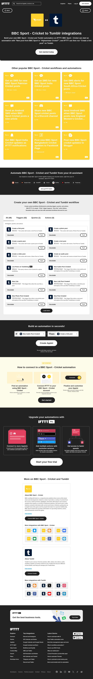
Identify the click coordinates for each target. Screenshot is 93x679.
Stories (12, 639)
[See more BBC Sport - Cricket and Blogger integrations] (46, 530)
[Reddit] (81, 672)
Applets (12, 642)
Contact (37, 672)
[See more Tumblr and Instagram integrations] (61, 585)
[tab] (8, 218)
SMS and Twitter (27, 650)
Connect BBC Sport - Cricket (36, 518)
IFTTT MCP (13, 645)
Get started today (46, 52)
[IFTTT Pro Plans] (30, 267)
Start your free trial (46, 462)
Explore (63, 3)
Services (12, 636)
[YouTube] (69, 672)
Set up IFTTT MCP (46, 189)
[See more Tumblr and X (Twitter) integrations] (46, 585)
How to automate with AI (54, 636)
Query (15, 269)
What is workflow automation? (56, 645)
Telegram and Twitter (29, 659)
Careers (20, 672)
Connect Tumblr (32, 573)
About (49, 672)
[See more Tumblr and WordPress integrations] (61, 593)
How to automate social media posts (57, 659)
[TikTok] (77, 672)
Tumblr (55, 33)
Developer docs (14, 659)
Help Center (13, 647)
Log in (76, 3)
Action (15, 230)
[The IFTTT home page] (6, 3)
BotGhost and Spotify (29, 647)
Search (12, 653)
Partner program (28, 672)
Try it (41, 235)
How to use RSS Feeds (54, 647)
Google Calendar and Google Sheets (33, 642)
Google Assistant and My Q (30, 645)
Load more (46, 310)
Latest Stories (52, 633)
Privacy (43, 672)
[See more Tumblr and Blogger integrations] (32, 585)
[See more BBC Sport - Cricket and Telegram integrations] (61, 538)
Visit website (28, 513)
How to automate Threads (55, 656)
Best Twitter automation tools (56, 639)
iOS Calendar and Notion (30, 639)
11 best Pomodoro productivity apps (58, 653)
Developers (13, 672)
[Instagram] (65, 672)
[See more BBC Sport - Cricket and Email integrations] (61, 530)
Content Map (13, 650)
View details (10, 235)
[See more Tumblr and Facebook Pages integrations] (32, 593)
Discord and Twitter (28, 662)
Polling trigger (59, 269)
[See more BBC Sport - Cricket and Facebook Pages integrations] (46, 538)
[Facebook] (56, 672)
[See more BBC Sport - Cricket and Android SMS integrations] (32, 538)
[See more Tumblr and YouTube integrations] (46, 593)
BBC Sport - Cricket (27, 33)
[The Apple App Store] (78, 633)
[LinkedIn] (61, 672)
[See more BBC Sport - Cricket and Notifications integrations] (32, 530)
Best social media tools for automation (58, 662)
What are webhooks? (53, 650)
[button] (46, 400)
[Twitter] (73, 672)
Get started (85, 3)
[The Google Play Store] (78, 638)
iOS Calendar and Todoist (30, 656)
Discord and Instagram (29, 636)
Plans (69, 3)
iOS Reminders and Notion (30, 653)
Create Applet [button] (46, 343)
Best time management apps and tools (58, 642)
